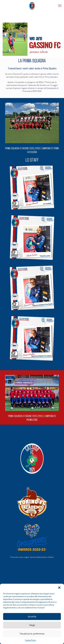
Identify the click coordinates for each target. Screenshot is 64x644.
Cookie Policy (30, 640)
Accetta (32, 616)
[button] (59, 587)
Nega (32, 625)
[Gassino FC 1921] (32, 5)
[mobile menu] (59, 5)
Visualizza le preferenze (32, 633)
